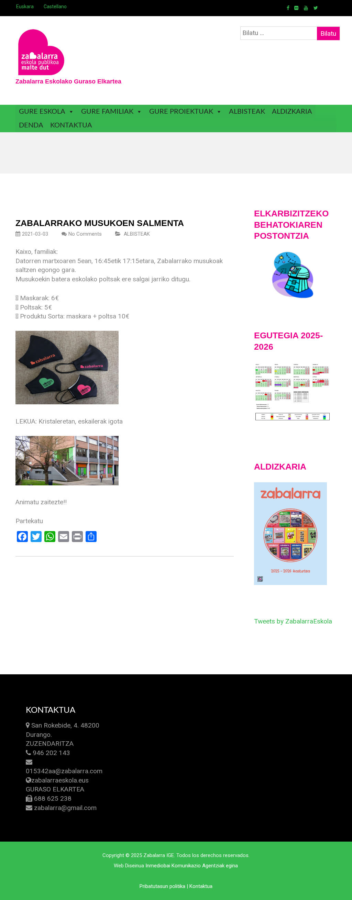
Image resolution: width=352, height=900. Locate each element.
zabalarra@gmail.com (65, 808)
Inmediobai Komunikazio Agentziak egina (191, 866)
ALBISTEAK (247, 111)
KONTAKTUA (71, 125)
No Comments (85, 234)
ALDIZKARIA (292, 111)
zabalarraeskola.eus (60, 780)
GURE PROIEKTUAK (181, 111)
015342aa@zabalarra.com (64, 771)
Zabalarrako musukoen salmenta (99, 223)
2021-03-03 (35, 234)
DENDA (31, 125)
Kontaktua (200, 886)
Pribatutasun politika (162, 886)
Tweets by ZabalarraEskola (293, 621)
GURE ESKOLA (42, 111)
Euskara (25, 6)
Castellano (55, 6)
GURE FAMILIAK (107, 111)
